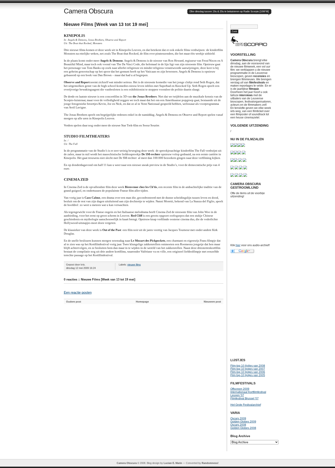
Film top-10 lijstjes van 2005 (247, 375)
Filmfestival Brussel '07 (244, 398)
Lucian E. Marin (173, 463)
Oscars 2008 (238, 424)
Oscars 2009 (238, 418)
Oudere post (73, 301)
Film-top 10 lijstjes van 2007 (247, 368)
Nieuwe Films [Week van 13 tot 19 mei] (106, 24)
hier (238, 245)
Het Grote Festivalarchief (245, 404)
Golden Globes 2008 (243, 428)
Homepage (142, 301)
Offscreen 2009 (239, 388)
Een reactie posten (78, 292)
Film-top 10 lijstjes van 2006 (247, 372)
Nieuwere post (212, 301)
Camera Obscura (88, 11)
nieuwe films (134, 264)
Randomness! (210, 463)
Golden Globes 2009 (243, 421)
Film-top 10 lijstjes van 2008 (247, 365)
